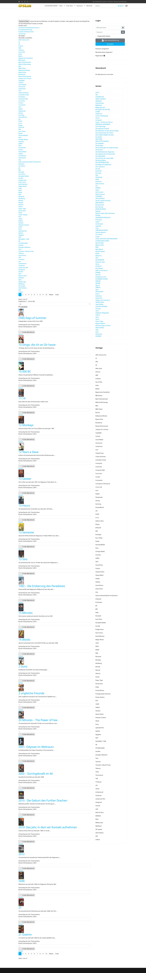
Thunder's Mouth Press (26, 251)
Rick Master (99, 268)
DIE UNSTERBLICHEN (102, 162)
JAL (19, 168)
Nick (96, 258)
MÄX (96, 247)
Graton (21, 150)
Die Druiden (99, 145)
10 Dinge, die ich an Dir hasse (37, 344)
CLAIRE (97, 112)
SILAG (20, 227)
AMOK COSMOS (100, 99)
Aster (20, 54)
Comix (97, 118)
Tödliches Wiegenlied (102, 313)
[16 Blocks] (54, 634)
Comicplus (22, 97)
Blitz (20, 66)
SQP (20, 237)
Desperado (22, 111)
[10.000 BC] (54, 366)
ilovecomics (22, 158)
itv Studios (22, 166)
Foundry (21, 141)
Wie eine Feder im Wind (102, 325)
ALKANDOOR (99, 97)
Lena (97, 228)
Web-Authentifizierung (111, 40)
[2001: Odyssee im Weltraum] (54, 741)
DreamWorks (23, 117)
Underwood (22, 263)
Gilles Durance (100, 194)
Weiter (51, 295)
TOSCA (97, 315)
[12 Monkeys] (54, 420)
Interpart (21, 164)
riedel (20, 219)
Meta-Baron (99, 249)
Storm (97, 294)
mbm (20, 188)
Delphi (21, 109)
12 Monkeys (26, 425)
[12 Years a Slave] (54, 446)
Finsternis (98, 181)
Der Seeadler (99, 143)
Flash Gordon (99, 184)
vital (20, 274)
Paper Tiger (22, 209)
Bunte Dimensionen (25, 76)
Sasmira (98, 275)
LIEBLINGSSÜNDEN (101, 230)
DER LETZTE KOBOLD (102, 141)
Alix (96, 95)
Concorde (22, 101)
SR (19, 241)
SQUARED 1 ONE (24, 239)
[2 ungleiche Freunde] (54, 688)
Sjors (97, 289)
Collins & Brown (24, 93)
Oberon (21, 204)
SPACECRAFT (99, 292)
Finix (20, 137)
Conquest (98, 120)
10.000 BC (25, 371)
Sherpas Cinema (24, 225)
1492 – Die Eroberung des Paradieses (42, 586)
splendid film (23, 231)
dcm (20, 107)
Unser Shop (69, 5)
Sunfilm (21, 245)
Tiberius (21, 253)
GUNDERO (98, 196)
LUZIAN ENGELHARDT (102, 241)
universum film (23, 268)
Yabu (97, 330)
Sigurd (97, 285)
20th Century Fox (24, 40)
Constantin (22, 105)
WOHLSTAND (99, 328)
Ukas (97, 317)
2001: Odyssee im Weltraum (36, 747)
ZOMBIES (98, 336)
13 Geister (25, 479)
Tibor (97, 311)
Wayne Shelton (100, 323)
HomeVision (22, 156)
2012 (22, 854)
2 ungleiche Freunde (31, 693)
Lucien (97, 237)
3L (19, 42)
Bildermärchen (100, 107)
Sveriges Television (25, 247)
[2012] (54, 849)
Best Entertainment (25, 62)
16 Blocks (24, 639)
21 (20, 907)
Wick (20, 280)
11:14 (22, 398)
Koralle (21, 178)
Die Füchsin (99, 150)
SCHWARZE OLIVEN (101, 279)
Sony (20, 229)
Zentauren (98, 334)
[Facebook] (19, 1)
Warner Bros (23, 276)
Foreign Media (23, 139)
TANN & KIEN (99, 302)
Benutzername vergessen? (103, 52)
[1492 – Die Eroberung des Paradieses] (54, 580)
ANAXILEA (98, 101)
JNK (20, 170)
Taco (20, 249)
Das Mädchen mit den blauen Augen (107, 131)
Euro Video (22, 131)
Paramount (22, 211)
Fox (96, 186)
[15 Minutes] (54, 607)
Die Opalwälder (100, 156)
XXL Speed (22, 286)
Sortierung (22, 34)
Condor (21, 103)
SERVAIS (98, 281)
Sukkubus (98, 296)
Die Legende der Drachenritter (105, 154)
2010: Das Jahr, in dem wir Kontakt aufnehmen (48, 827)
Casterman (22, 89)
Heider (21, 154)
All (19, 44)
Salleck (21, 221)
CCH (20, 91)
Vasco (97, 319)
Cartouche (22, 87)
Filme (97, 179)
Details (21, 334)
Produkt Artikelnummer (26, 32)
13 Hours (24, 505)
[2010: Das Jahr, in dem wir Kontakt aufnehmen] (54, 822)
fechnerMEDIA (23, 135)
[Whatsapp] (27, 1)
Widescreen (22, 282)
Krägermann (23, 180)
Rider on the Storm (101, 270)
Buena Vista (22, 72)
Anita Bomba (99, 103)
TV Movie (21, 259)
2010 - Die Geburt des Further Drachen (43, 800)
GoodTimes (22, 148)
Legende (98, 226)
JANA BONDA (99, 203)
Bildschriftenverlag (25, 64)
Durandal (98, 171)
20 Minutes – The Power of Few (38, 720)
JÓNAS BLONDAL (100, 209)
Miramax (21, 196)
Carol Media (22, 84)
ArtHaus (21, 50)
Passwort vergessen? (102, 49)
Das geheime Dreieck (102, 128)
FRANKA (98, 188)
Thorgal (97, 309)
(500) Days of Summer (32, 318)
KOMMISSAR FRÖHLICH (103, 217)
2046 (22, 881)
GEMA (20, 143)
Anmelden (110, 44)
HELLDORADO (100, 198)
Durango (98, 173)
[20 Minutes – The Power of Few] (54, 714)
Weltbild (21, 278)
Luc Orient (98, 234)
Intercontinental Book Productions (30, 162)
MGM (20, 192)
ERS (20, 129)
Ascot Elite (22, 52)
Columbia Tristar (24, 95)
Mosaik (21, 200)
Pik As (97, 264)
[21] (54, 902)
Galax (97, 190)
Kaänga (97, 211)
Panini (20, 207)
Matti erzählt (99, 245)
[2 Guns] (54, 661)
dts (20, 119)
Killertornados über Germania (105, 213)
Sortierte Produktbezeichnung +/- (29, 28)
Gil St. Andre (99, 192)
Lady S (97, 222)
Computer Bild (23, 99)
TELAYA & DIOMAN (101, 306)
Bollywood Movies (24, 70)
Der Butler (98, 137)
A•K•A (97, 92)
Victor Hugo (99, 321)
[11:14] (54, 393)
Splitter (21, 233)
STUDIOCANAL (23, 243)
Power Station (23, 215)
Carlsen (21, 82)
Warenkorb (89, 5)
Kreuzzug (98, 220)
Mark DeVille (99, 243)
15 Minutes (26, 613)
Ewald (20, 133)
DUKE (20, 121)
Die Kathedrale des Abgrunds (104, 152)
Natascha (98, 256)
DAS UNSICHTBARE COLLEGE (104, 135)
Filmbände (98, 177)
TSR (20, 257)
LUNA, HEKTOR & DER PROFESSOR (106, 239)
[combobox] (105, 5)
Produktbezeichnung (25, 30)
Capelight (22, 80)
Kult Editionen (23, 184)
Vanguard (22, 270)
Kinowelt (21, 172)
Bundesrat (22, 74)
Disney (21, 113)
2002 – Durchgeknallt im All (36, 773)
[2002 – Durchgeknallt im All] (54, 768)
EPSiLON (21, 127)
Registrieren (99, 56)
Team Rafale (99, 304)
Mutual (21, 202)
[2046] (54, 875)
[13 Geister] (54, 473)
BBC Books (22, 60)
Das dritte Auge (100, 126)
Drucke (97, 169)
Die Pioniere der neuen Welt (104, 158)
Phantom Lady (100, 262)
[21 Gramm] (54, 929)
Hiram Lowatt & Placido (103, 200)
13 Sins (23, 559)
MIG (20, 194)
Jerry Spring (99, 207)
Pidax (20, 213)
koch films (22, 174)
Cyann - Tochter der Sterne (104, 122)
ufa (20, 261)
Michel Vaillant (100, 251)
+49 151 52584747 (109, 1)
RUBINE (97, 273)
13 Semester (26, 532)
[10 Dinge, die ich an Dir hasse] (54, 339)
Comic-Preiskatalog (101, 116)
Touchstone (22, 255)
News (60, 5)
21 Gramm (25, 934)
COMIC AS (98, 114)
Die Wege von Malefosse (103, 164)
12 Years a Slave (28, 452)
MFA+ (20, 190)
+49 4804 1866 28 (98, 1)
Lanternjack (99, 224)
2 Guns (23, 666)
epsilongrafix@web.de (121, 1)
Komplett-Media (24, 176)
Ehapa (20, 125)
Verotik (21, 272)
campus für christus (25, 78)
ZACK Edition (23, 288)
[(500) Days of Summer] (54, 312)
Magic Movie (23, 186)
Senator (21, 223)
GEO (20, 146)
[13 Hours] (54, 500)
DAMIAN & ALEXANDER (102, 124)
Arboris (21, 46)
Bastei (20, 56)
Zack (96, 332)
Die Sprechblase (100, 160)
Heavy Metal (22, 152)
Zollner (21, 292)
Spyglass (21, 235)
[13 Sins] (54, 554)
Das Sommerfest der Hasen (104, 133)
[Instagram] (24, 1)
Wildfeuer (22, 284)
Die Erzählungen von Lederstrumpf (106, 148)
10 (46, 295)
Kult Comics (22, 182)
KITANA (97, 215)
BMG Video (22, 68)
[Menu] (126, 5)
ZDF (20, 290)
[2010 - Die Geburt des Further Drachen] (54, 795)
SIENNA (97, 283)
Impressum (80, 5)
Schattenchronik (100, 277)
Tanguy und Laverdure (102, 300)
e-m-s (20, 123)
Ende (57, 295)
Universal (22, 265)
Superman (98, 298)
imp (20, 160)
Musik (97, 253)
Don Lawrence (100, 167)
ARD (20, 48)
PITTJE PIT (98, 266)
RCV (20, 217)
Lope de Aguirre (100, 232)
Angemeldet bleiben (104, 36)
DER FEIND (98, 139)
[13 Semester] (54, 527)
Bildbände (98, 105)
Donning (21, 115)
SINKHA (97, 287)
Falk (96, 175)
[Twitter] (22, 1)
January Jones (99, 205)
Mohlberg (22, 198)
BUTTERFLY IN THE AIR (102, 109)
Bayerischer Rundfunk (26, 58)
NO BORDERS (99, 260)
